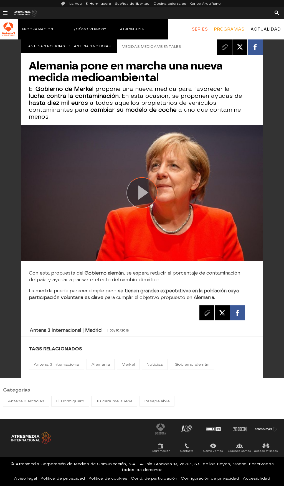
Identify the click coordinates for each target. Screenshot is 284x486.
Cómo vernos (213, 450)
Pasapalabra (157, 401)
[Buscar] (276, 12)
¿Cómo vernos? (90, 29)
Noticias (154, 364)
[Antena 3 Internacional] (8, 33)
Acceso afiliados (266, 450)
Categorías (16, 390)
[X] (239, 46)
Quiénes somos (239, 450)
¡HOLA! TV (213, 429)
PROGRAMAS (229, 29)
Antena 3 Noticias (46, 46)
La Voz (75, 4)
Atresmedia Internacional (31, 438)
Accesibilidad (256, 478)
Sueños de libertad (132, 4)
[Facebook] (255, 46)
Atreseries (187, 429)
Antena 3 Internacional (57, 364)
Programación (37, 29)
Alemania (100, 364)
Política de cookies (107, 478)
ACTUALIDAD (265, 29)
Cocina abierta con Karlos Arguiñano (187, 4)
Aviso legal (25, 478)
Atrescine (240, 429)
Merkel (128, 364)
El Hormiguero (98, 4)
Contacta (186, 450)
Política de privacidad (62, 478)
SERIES (200, 29)
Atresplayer (132, 29)
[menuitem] (199, 29)
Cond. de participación (154, 478)
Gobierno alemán (192, 364)
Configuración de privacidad (210, 478)
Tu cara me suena (114, 401)
